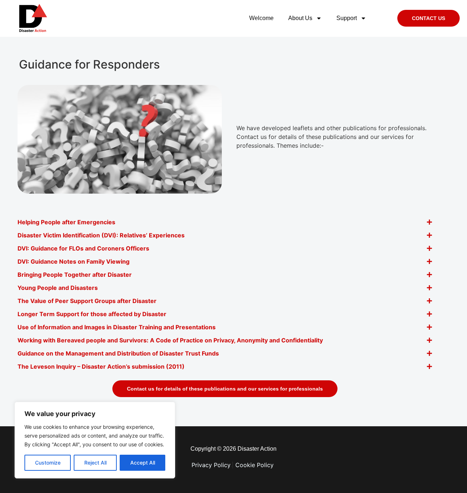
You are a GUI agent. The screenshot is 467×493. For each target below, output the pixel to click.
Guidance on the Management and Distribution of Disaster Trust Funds (118, 353)
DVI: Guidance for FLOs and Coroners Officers (83, 248)
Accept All (142, 462)
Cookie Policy (255, 465)
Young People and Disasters (58, 287)
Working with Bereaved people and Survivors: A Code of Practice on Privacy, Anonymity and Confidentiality (170, 340)
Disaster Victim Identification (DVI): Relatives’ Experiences (101, 235)
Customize (48, 462)
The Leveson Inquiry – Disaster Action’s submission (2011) (101, 366)
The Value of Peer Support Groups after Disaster (87, 300)
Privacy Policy (211, 465)
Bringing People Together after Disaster (75, 274)
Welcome (261, 18)
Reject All (95, 462)
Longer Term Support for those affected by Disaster (92, 314)
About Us (300, 18)
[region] (95, 440)
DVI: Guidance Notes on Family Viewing (74, 261)
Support (346, 18)
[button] (225, 222)
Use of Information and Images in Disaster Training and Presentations (117, 327)
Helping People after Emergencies (66, 222)
